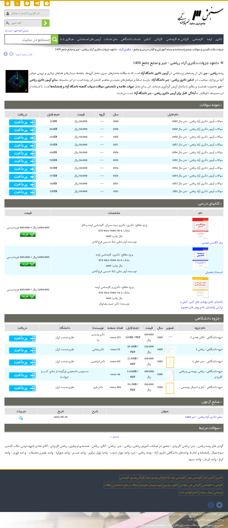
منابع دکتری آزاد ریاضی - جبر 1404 (204, 417)
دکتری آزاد (125, 49)
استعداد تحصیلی (214, 272)
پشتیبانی (218, 492)
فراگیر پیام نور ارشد (154, 478)
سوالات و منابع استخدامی (125, 485)
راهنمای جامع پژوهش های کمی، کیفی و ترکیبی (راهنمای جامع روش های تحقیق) (201, 304)
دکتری (219, 478)
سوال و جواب (205, 492)
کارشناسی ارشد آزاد (175, 478)
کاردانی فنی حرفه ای (190, 485)
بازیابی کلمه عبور (21, 31)
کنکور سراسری (171, 485)
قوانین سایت (185, 492)
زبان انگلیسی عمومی (212, 242)
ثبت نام (8, 31)
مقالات (107, 485)
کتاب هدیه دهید (24, 54)
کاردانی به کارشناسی (212, 485)
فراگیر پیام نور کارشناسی (132, 478)
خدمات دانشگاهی (131, 39)
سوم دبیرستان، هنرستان (151, 485)
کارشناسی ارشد (194, 478)
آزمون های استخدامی (89, 39)
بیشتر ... (114, 436)
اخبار (195, 492)
